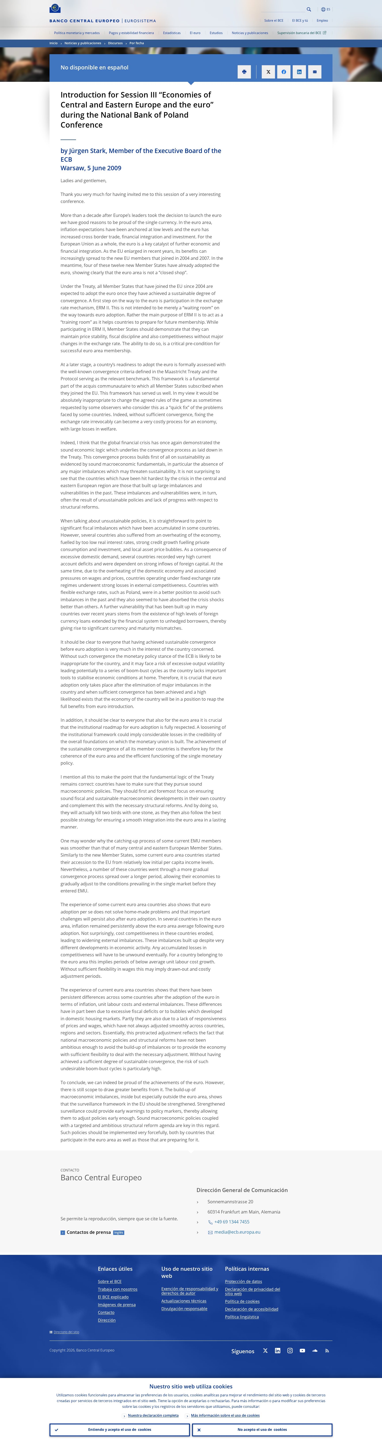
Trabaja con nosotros (118, 1290)
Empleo (322, 20)
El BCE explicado (113, 1297)
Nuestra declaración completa (153, 1416)
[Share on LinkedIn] (299, 71)
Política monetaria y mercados (77, 33)
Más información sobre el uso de (225, 1416)
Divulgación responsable (184, 1309)
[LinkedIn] (277, 1350)
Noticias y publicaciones (250, 33)
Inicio (54, 43)
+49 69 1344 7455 (231, 1222)
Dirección (107, 1320)
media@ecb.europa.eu (237, 1232)
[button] (317, 9)
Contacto (106, 1313)
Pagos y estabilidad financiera (131, 33)
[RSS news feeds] (327, 1350)
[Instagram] (290, 1350)
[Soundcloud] (314, 1350)
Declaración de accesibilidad (251, 1309)
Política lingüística (242, 1317)
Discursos (115, 43)
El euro (195, 33)
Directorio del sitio (66, 1332)
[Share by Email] (314, 71)
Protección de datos (243, 1282)
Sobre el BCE (273, 20)
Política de (242, 1302)
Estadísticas (172, 33)
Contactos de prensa (89, 1233)
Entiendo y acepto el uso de (119, 1430)
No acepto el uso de (262, 1430)
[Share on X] (268, 71)
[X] (265, 1350)
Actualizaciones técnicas (183, 1301)
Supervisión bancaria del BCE (299, 33)
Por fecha (137, 43)
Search (309, 9)
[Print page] (244, 71)
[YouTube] (302, 1350)
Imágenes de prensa (117, 1305)
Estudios (216, 33)
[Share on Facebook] (283, 71)
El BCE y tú (300, 20)
